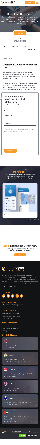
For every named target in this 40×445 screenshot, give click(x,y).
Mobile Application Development (11, 316)
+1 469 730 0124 (11, 347)
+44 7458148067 (11, 390)
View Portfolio (9, 58)
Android (26, 46)
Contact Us (30, 2)
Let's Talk (20, 33)
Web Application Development (11, 313)
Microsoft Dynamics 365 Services (11, 326)
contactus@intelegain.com (14, 305)
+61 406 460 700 (11, 404)
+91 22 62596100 (12, 362)
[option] (20, 200)
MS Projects (5, 331)
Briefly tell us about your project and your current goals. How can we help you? (19, 130)
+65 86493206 (11, 376)
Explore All (33, 220)
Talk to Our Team (20, 255)
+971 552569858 (11, 421)
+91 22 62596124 (25, 362)
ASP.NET (14, 46)
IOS (5, 46)
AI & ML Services (7, 318)
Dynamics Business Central (10, 328)
